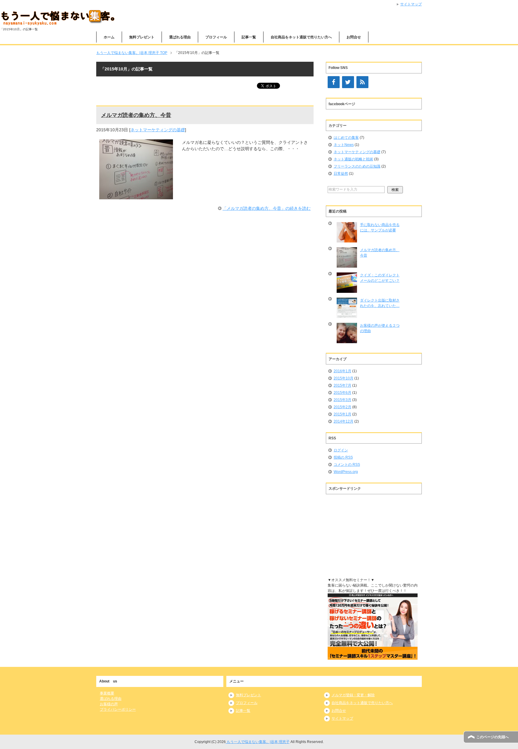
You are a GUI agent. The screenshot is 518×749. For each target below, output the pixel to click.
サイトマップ (411, 4)
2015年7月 (342, 385)
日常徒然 (341, 173)
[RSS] (362, 82)
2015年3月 (342, 400)
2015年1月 (342, 414)
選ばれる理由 (110, 699)
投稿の (343, 457)
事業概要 (107, 693)
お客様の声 (109, 704)
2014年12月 (343, 421)
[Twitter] (348, 82)
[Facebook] (334, 82)
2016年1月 (342, 371)
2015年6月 (342, 393)
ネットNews (344, 145)
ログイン (341, 450)
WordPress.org (346, 472)
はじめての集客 (346, 137)
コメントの (347, 464)
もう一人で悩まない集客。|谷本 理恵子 (258, 742)
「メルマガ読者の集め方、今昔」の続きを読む (266, 208)
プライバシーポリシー (118, 709)
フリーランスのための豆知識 (357, 166)
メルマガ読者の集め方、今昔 (136, 115)
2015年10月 (343, 378)
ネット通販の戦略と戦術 (353, 159)
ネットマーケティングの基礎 (157, 129)
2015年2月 (342, 407)
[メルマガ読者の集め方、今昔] (136, 196)
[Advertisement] (373, 534)
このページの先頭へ (492, 737)
